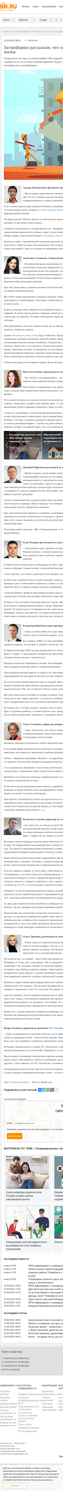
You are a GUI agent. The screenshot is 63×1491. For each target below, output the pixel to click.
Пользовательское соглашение (28, 1408)
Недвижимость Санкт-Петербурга (15, 32)
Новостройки (49, 6)
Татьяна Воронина (20, 1082)
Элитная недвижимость (8, 1412)
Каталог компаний (47, 1399)
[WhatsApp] (48, 1090)
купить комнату (10, 1369)
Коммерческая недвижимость (8, 1424)
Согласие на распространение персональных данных (28, 1416)
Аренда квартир (8, 1403)
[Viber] (52, 1090)
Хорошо (15, 1486)
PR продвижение (27, 1431)
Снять (36, 6)
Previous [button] (7, 445)
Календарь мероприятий (49, 1408)
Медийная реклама (28, 1427)
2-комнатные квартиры (15, 1361)
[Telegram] (44, 1090)
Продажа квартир (5, 1393)
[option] (23, 445)
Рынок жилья (46, 32)
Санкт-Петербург (7, 10)
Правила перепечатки (30, 1394)
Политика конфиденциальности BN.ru (30, 1400)
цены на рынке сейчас (27, 335)
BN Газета (35, 32)
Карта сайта (24, 1424)
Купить (26, 6)
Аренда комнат (8, 1407)
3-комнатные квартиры (15, 1365)
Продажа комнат (5, 1399)
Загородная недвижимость (8, 1418)
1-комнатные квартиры (15, 1358)
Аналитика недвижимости (50, 1393)
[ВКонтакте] (40, 1090)
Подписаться (14, 1136)
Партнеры (47, 1403)
